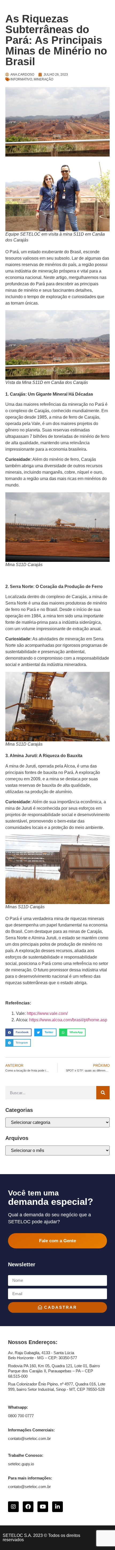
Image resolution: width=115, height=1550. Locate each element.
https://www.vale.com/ (47, 1013)
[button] (18, 1032)
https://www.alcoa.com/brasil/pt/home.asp (68, 1020)
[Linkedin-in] (57, 1506)
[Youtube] (42, 1506)
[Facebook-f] (28, 1506)
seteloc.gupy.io (21, 1464)
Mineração (43, 79)
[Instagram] (13, 1506)
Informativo (21, 79)
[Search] (103, 1092)
